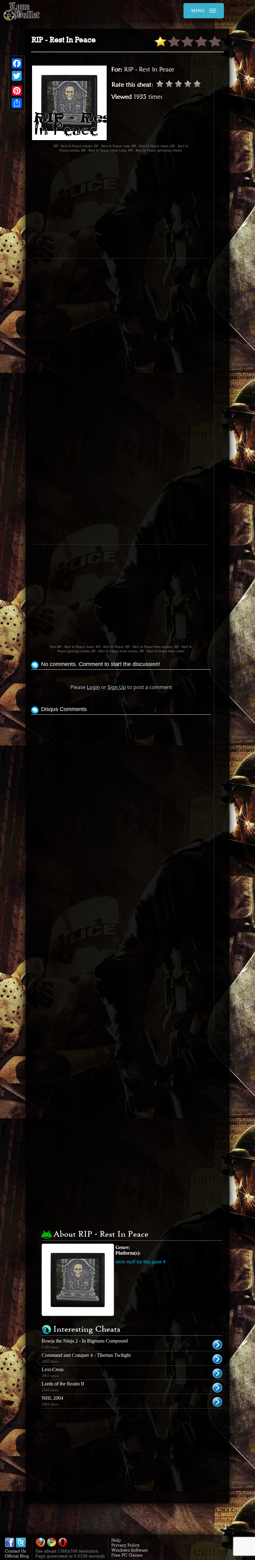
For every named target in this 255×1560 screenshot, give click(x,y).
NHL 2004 (52, 1398)
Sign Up (117, 687)
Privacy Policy (125, 1545)
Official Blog (17, 1555)
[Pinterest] (17, 90)
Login (93, 687)
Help (116, 1540)
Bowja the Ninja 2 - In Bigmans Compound (85, 1340)
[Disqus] (121, 794)
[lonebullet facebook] (10, 1546)
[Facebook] (17, 63)
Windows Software (129, 1550)
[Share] (17, 103)
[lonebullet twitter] (21, 1546)
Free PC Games (126, 1555)
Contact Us (15, 1551)
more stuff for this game (138, 1261)
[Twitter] (17, 76)
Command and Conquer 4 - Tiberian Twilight (86, 1355)
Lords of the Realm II (63, 1383)
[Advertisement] (143, 205)
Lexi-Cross (52, 1369)
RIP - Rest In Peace (149, 69)
